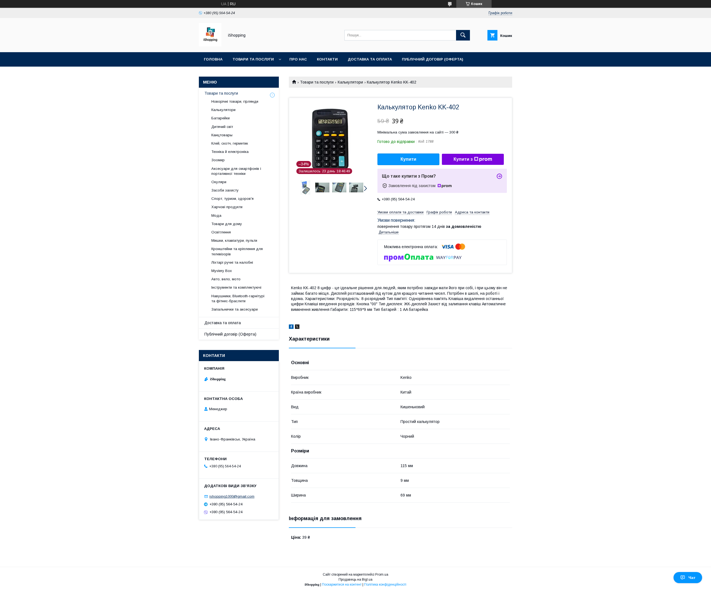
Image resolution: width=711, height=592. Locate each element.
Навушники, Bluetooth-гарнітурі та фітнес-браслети (237, 298)
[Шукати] (463, 35)
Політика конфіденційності (385, 584)
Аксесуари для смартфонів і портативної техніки (236, 171)
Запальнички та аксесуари (234, 309)
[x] (297, 327)
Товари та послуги (253, 59)
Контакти (327, 59)
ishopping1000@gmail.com (231, 496)
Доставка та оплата (370, 59)
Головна (213, 59)
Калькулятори (350, 82)
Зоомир (218, 160)
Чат (692, 577)
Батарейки (220, 118)
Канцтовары (221, 135)
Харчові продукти (226, 207)
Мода (216, 215)
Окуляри (218, 182)
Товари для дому (226, 224)
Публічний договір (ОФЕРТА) (432, 59)
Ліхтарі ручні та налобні (232, 262)
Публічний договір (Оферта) (230, 334)
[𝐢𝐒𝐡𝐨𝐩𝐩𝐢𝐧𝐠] (210, 45)
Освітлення (221, 232)
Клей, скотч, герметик (229, 143)
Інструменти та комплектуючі (236, 287)
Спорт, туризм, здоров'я (232, 199)
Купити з (463, 159)
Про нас (298, 59)
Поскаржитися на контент (342, 584)
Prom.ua (381, 574)
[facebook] (291, 327)
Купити (408, 159)
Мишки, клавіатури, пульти (234, 240)
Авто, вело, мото (226, 279)
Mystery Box (221, 271)
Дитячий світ (222, 127)
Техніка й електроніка (230, 152)
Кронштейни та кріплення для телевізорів (237, 251)
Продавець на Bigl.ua (355, 579)
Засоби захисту (225, 190)
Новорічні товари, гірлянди (234, 101)
